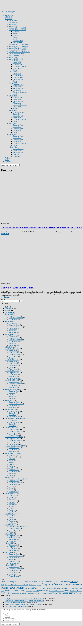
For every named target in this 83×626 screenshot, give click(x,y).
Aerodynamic (57, 582)
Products (11, 510)
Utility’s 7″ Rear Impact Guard (17, 287)
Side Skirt (37, 593)
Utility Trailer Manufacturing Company (18, 610)
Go (21, 301)
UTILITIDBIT (18, 156)
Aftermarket (17, 63)
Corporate (16, 31)
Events (15, 39)
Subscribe (8, 162)
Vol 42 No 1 (9, 400)
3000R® (27, 581)
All (6, 307)
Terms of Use (9, 620)
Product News (13, 378)
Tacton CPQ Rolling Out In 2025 (15, 602)
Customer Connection (20, 66)
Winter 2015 (13, 72)
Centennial (32, 585)
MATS (37, 591)
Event (11, 517)
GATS (52, 588)
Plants (15, 33)
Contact (7, 617)
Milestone (43, 590)
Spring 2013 (13, 110)
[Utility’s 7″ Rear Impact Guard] (41, 258)
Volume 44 (12, 24)
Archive (7, 158)
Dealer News (17, 68)
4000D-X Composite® (44, 582)
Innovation (12, 504)
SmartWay (43, 593)
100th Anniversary (7, 582)
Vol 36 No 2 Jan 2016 (16, 59)
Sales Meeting (31, 593)
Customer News (18, 41)
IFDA (70, 588)
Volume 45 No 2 (14, 20)
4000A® (34, 581)
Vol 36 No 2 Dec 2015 (12, 360)
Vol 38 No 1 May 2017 (16, 53)
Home (7, 613)
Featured (7, 310)
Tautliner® (49, 593)
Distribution (12, 501)
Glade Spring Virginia (61, 588)
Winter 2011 (13, 147)
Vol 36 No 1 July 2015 (16, 61)
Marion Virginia (30, 591)
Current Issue (9, 308)
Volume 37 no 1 (14, 57)
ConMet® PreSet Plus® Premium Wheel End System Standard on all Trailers (41, 227)
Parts (10, 506)
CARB (2, 585)
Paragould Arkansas (54, 591)
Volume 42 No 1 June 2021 (18, 28)
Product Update (14, 435)
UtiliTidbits (12, 523)
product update (17, 593)
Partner (11, 490)
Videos (79, 593)
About (7, 615)
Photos (7, 160)
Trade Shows (58, 593)
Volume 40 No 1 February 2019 (19, 46)
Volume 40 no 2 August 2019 (18, 44)
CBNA (25, 585)
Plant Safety (73, 591)
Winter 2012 (13, 123)
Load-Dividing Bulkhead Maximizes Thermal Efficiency (23, 604)
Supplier (11, 512)
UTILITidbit (9, 17)
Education (12, 503)
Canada (79, 581)
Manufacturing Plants (15, 590)
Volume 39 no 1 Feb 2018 (17, 50)
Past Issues (8, 19)
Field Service (17, 107)
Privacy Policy (9, 618)
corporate (39, 585)
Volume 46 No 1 (10, 15)
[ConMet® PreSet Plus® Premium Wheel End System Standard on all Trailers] (41, 198)
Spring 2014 (13, 83)
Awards (73, 581)
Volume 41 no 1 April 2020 (17, 30)
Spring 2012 (13, 134)
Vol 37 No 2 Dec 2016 (16, 55)
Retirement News (14, 417)
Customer (12, 393)
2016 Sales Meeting (19, 581)
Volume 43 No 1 (14, 26)
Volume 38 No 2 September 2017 (19, 52)
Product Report (18, 79)
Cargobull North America (17, 479)
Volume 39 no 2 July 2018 (17, 48)
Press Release (17, 42)
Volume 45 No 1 (14, 22)
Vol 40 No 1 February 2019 (14, 389)
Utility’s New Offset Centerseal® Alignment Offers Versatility (24, 601)
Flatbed (48, 588)
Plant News (12, 376)
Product (15, 37)
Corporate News (18, 64)
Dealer (11, 395)
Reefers (24, 593)
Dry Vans (27, 588)
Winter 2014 (13, 96)
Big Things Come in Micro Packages (17, 606)
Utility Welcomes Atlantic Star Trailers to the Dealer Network (24, 599)
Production (12, 521)
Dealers (15, 35)
